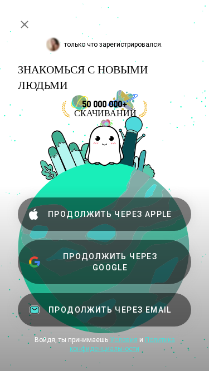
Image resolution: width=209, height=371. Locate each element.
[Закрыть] (24, 24)
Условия (124, 340)
